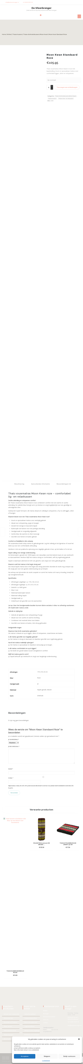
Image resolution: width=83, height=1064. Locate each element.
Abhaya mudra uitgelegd (31, 1030)
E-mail (10, 778)
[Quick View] (15, 975)
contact (49, 1029)
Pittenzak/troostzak (10, 1030)
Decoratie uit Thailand (10, 1022)
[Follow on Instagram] (79, 2)
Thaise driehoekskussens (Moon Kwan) (35, 34)
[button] (79, 1039)
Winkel (9, 34)
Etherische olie (8, 1018)
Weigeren (47, 1056)
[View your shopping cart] (39, 16)
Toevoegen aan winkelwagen (67, 87)
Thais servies (8, 1026)
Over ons (45, 1019)
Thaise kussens (17, 34)
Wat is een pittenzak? (30, 1022)
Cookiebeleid (46, 1060)
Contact (45, 1023)
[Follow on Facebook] (75, 2)
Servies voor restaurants (11, 1014)
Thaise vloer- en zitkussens (66, 98)
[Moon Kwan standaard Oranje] (80, 532)
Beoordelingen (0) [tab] (63, 484)
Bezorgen (46, 1014)
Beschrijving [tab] (19, 484)
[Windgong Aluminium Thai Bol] (2, 532)
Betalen (45, 1011)
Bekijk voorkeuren (69, 1056)
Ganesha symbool (30, 1014)
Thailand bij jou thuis (30, 1018)
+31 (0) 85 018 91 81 (28, 2)
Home (4, 34)
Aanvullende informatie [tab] (40, 484)
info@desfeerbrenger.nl (12, 2)
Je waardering (13, 739)
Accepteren (24, 1056)
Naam (10, 769)
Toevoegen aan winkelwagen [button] (15, 972)
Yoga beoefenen (29, 1026)
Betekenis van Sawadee (31, 1035)
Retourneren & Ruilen (49, 1017)
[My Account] (36, 16)
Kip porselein (8, 1039)
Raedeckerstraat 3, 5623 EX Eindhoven (73, 1018)
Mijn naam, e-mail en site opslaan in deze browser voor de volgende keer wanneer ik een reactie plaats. (40, 787)
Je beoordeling (13, 746)
